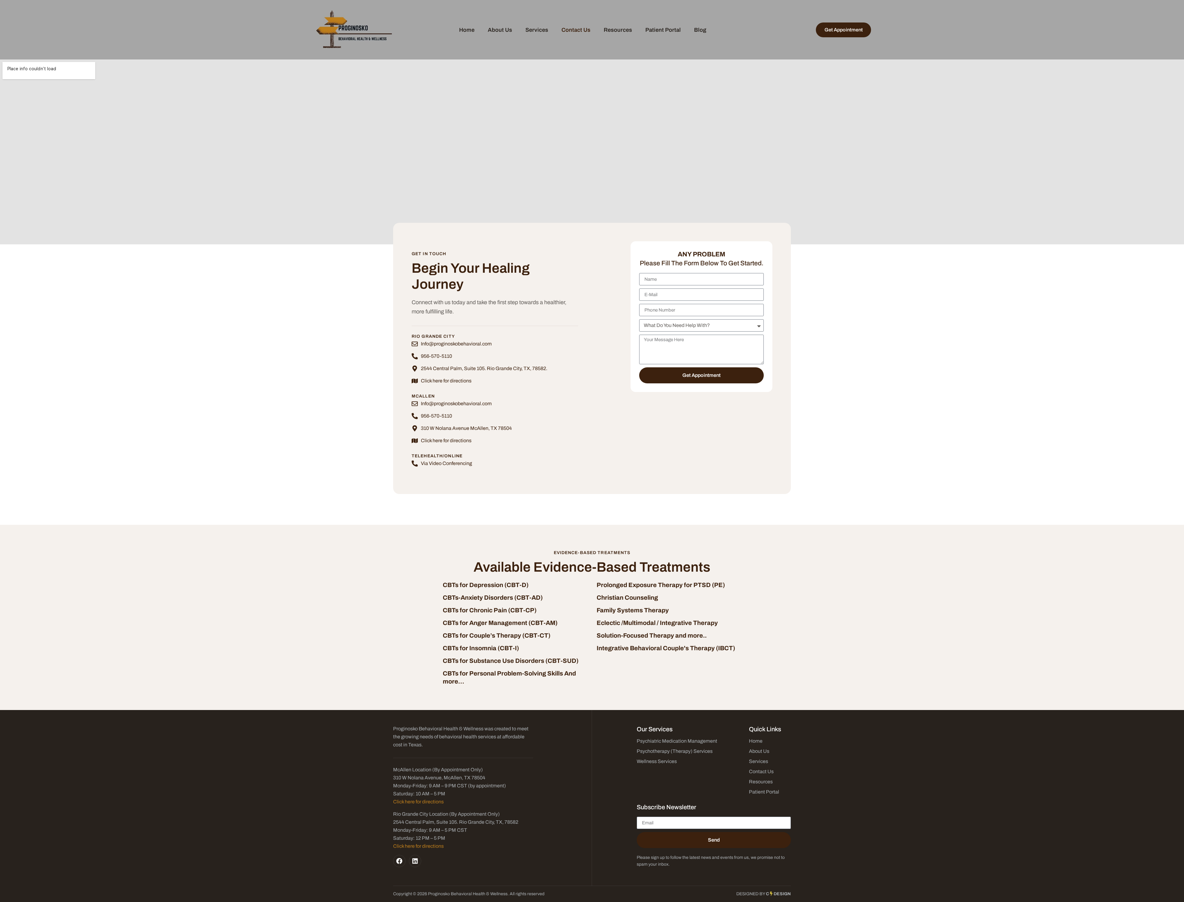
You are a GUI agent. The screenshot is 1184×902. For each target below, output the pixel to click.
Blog (700, 30)
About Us (500, 30)
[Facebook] (399, 861)
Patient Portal (663, 30)
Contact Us (575, 30)
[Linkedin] (415, 861)
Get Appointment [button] (843, 29)
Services (536, 30)
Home (467, 30)
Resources (618, 30)
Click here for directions (418, 801)
